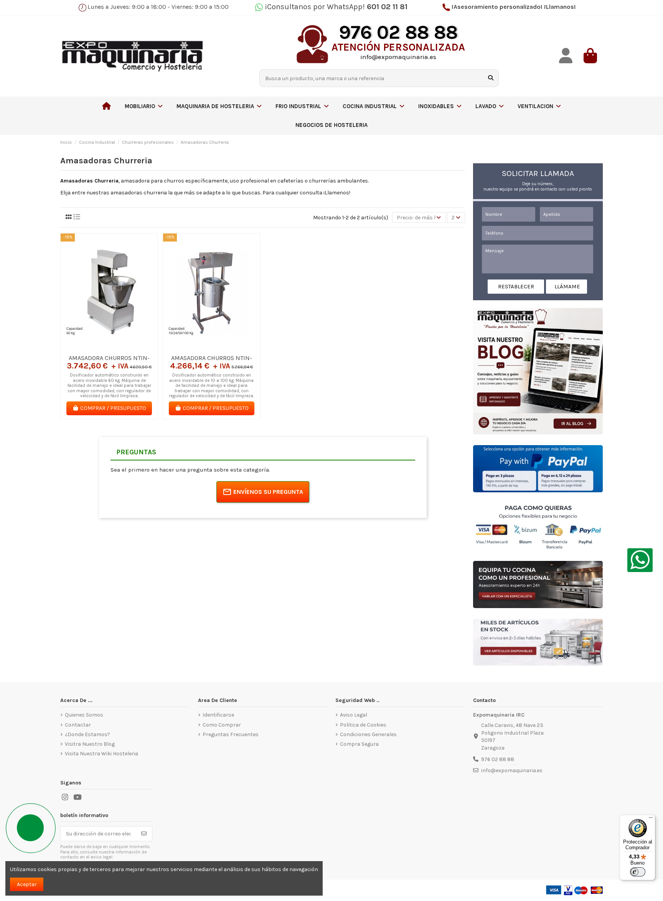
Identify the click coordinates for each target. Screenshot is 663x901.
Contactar (78, 725)
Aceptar (27, 884)
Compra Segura (359, 744)
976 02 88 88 (497, 759)
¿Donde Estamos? (87, 734)
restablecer (516, 286)
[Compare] (109, 347)
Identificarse (218, 715)
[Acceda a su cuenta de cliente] (566, 56)
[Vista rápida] (120, 347)
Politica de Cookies (363, 725)
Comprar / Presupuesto (113, 408)
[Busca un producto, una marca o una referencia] (491, 78)
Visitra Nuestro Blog (90, 744)
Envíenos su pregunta (268, 491)
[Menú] (650, 819)
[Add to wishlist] (97, 347)
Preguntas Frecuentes (231, 734)
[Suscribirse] (144, 834)
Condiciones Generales (368, 734)
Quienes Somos (84, 715)
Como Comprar (222, 725)
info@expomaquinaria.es (512, 770)
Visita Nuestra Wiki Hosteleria (101, 753)
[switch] (637, 871)
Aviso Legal (353, 715)
